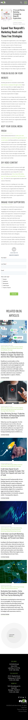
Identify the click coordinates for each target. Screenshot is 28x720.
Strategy (10, 350)
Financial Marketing (6, 529)
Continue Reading (5, 378)
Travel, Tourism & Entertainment (9, 588)
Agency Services (5, 346)
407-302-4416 (14, 670)
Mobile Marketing (17, 348)
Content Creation (17, 22)
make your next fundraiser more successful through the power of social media (14, 138)
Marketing (10, 348)
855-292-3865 (14, 680)
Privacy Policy (23, 711)
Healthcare (4, 348)
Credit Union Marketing (7, 464)
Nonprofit (15, 24)
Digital (21, 346)
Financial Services (11, 466)
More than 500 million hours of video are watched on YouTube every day (13, 176)
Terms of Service (22, 709)
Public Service (21, 24)
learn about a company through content (11, 84)
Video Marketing (10, 411)
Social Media (4, 350)
